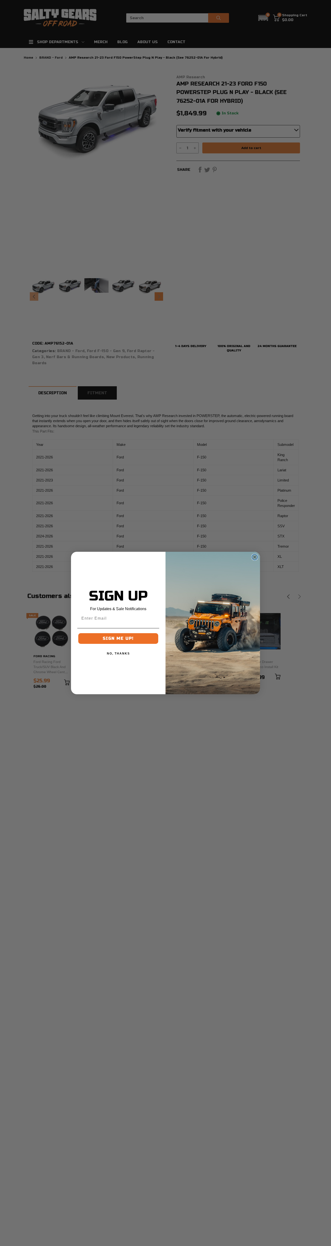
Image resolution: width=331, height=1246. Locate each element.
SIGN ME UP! (118, 638)
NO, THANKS (118, 653)
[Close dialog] (255, 557)
